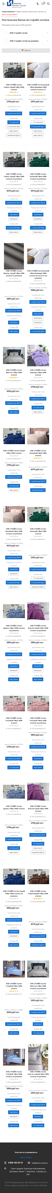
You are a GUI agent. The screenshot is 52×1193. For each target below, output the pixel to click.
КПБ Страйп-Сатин (18, 33)
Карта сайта (26, 1157)
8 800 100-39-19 (15, 1162)
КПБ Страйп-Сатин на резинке (24, 41)
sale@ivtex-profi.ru (40, 1163)
